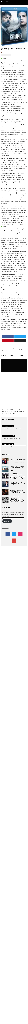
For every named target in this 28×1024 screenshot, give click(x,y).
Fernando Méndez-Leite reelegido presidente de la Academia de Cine (18, 461)
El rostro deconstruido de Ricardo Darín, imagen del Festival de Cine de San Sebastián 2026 (17, 476)
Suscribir (7, 521)
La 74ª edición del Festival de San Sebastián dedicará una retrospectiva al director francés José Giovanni (17, 500)
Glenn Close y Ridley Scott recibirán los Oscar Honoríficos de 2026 (17, 468)
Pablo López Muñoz (8, 52)
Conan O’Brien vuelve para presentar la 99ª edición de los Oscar (17, 484)
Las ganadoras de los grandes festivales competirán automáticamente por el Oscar (17, 491)
